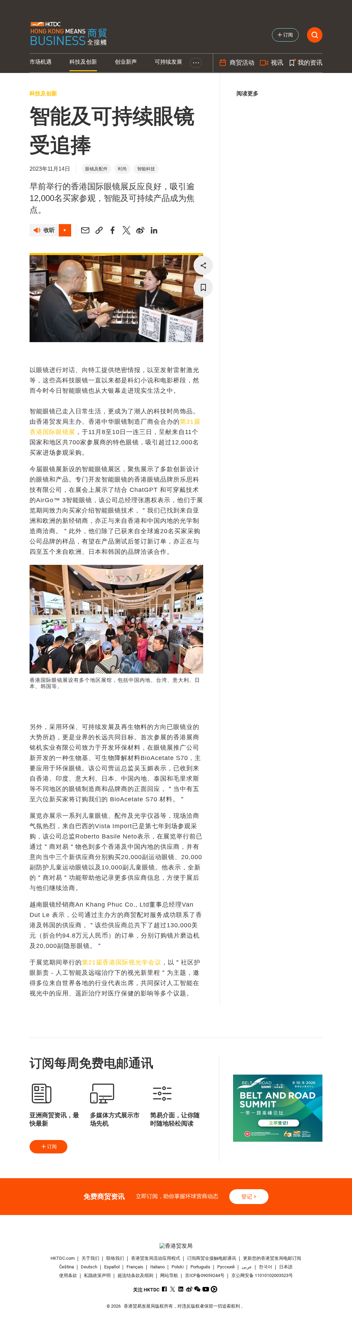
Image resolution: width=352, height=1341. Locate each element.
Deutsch (89, 1266)
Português (200, 1266)
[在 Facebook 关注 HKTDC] (164, 1289)
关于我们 (90, 1258)
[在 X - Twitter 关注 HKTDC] (172, 1289)
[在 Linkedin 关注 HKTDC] (181, 1289)
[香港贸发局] (176, 1246)
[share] (203, 265)
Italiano (157, 1266)
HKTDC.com (63, 1258)
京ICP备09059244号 (204, 1275)
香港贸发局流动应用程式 (155, 1258)
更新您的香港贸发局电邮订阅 (272, 1258)
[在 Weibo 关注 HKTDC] (189, 1289)
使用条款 (68, 1275)
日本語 (286, 1266)
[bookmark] (203, 287)
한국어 (265, 1266)
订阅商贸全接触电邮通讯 (211, 1258)
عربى (247, 1266)
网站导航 (169, 1275)
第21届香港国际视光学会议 (121, 962)
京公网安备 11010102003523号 (262, 1275)
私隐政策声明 (97, 1275)
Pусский (226, 1266)
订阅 (52, 1146)
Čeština (66, 1266)
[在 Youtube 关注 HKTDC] (205, 1289)
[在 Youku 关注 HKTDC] (214, 1289)
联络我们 (115, 1258)
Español (112, 1266)
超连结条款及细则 (135, 1275)
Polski (178, 1266)
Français (134, 1266)
